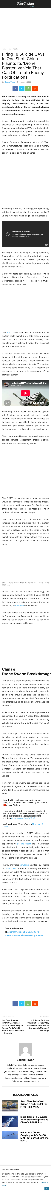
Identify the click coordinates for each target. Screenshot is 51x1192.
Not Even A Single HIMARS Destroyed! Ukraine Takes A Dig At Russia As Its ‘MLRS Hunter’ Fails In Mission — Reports (13, 1026)
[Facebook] (15, 88)
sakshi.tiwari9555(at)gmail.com (23, 932)
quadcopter (10, 868)
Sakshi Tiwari (10, 82)
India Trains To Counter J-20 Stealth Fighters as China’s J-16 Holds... (34, 1120)
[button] (6, 4)
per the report (24, 843)
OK (46, 1188)
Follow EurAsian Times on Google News (24, 935)
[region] (25, 29)
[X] (21, 88)
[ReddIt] (35, 88)
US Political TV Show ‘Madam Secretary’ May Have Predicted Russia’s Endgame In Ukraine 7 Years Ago (38, 1025)
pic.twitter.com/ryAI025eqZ (23, 818)
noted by (19, 605)
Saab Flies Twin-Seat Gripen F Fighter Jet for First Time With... (33, 1104)
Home (4, 49)
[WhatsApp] (28, 88)
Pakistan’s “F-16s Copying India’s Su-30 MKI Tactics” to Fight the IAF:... (34, 1136)
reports (10, 332)
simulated (24, 865)
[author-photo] (25, 1056)
